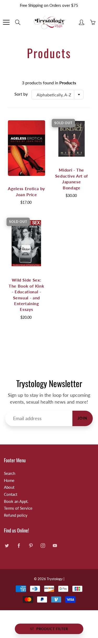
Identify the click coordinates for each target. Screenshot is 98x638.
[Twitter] (6, 545)
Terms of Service (18, 508)
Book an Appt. (16, 501)
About (9, 487)
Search (9, 473)
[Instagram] (42, 545)
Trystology (55, 579)
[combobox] (57, 94)
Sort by (21, 93)
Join (83, 418)
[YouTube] (54, 545)
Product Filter (52, 629)
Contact (10, 494)
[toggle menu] (6, 22)
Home (9, 480)
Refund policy (15, 515)
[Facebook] (18, 545)
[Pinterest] (30, 545)
